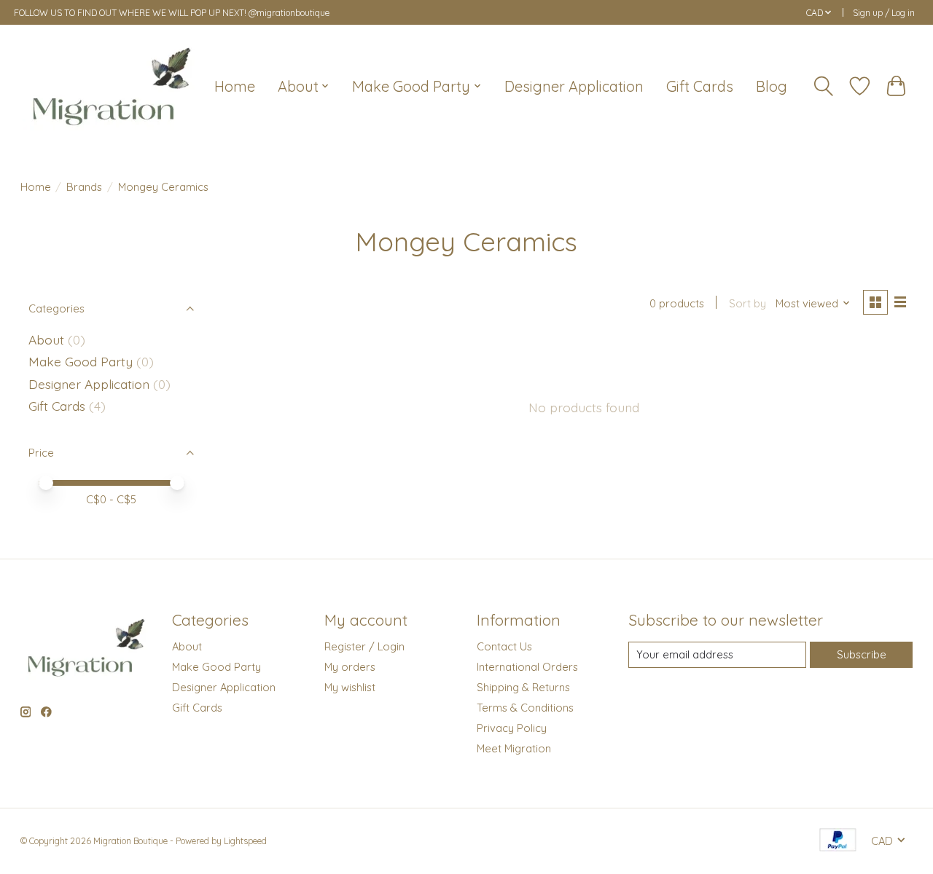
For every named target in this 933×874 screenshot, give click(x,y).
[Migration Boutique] (112, 86)
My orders (349, 667)
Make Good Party (82, 361)
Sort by (747, 303)
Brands (84, 187)
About (46, 339)
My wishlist (349, 687)
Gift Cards (699, 86)
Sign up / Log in (884, 12)
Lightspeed (245, 840)
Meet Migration (514, 748)
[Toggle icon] (823, 86)
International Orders (527, 667)
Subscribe (861, 654)
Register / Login (364, 646)
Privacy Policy (512, 728)
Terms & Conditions (525, 707)
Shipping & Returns (523, 687)
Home (234, 86)
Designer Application (574, 86)
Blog (771, 86)
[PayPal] (837, 841)
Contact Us (504, 646)
